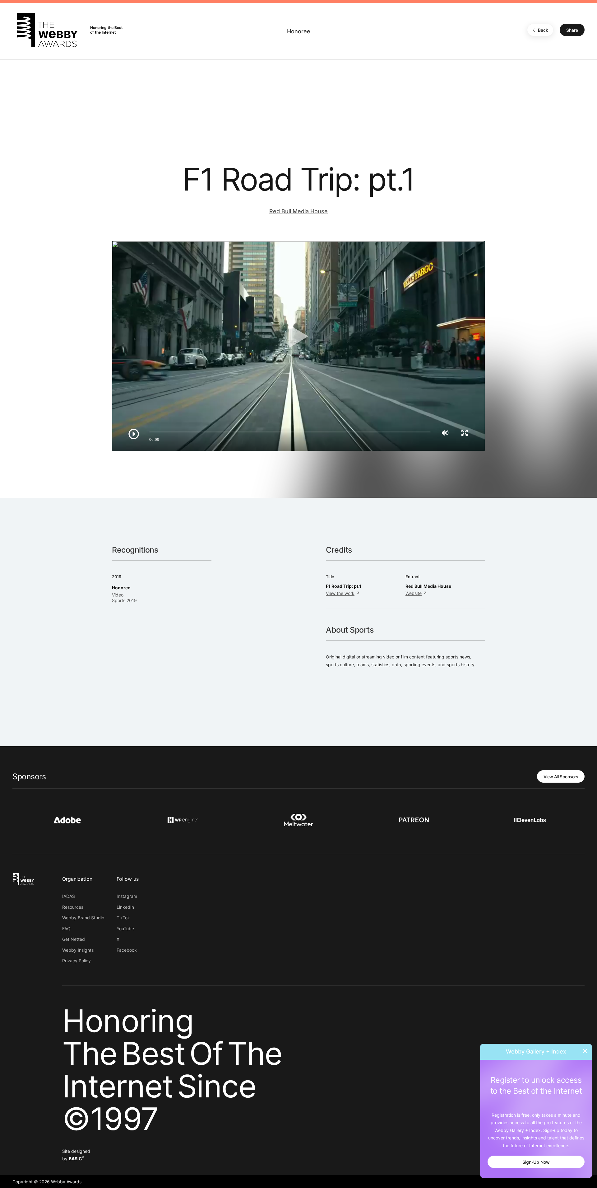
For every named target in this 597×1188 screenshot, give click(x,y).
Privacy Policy (76, 960)
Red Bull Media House (298, 211)
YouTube (125, 928)
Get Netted (73, 939)
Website (413, 593)
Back (543, 30)
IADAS (68, 896)
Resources (72, 907)
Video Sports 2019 (124, 597)
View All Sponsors (561, 776)
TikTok (123, 917)
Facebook (127, 950)
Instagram (127, 896)
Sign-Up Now (536, 1162)
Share (572, 30)
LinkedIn (125, 907)
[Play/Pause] (133, 434)
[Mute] (445, 433)
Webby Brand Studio (83, 917)
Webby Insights (78, 950)
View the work (340, 593)
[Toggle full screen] (465, 433)
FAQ (66, 928)
